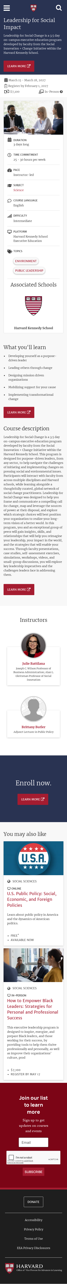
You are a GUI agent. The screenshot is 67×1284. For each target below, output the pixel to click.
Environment (26, 261)
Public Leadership (29, 270)
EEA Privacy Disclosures (33, 1248)
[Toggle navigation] (7, 8)
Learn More (16, 66)
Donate (33, 1202)
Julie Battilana (33, 663)
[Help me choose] (61, 91)
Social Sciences (25, 881)
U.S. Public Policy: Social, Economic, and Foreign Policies (31, 899)
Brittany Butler (33, 727)
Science (18, 190)
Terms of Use (33, 1238)
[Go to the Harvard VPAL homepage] (33, 1268)
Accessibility (33, 1220)
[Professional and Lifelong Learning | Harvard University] (33, 8)
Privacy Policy (33, 1229)
